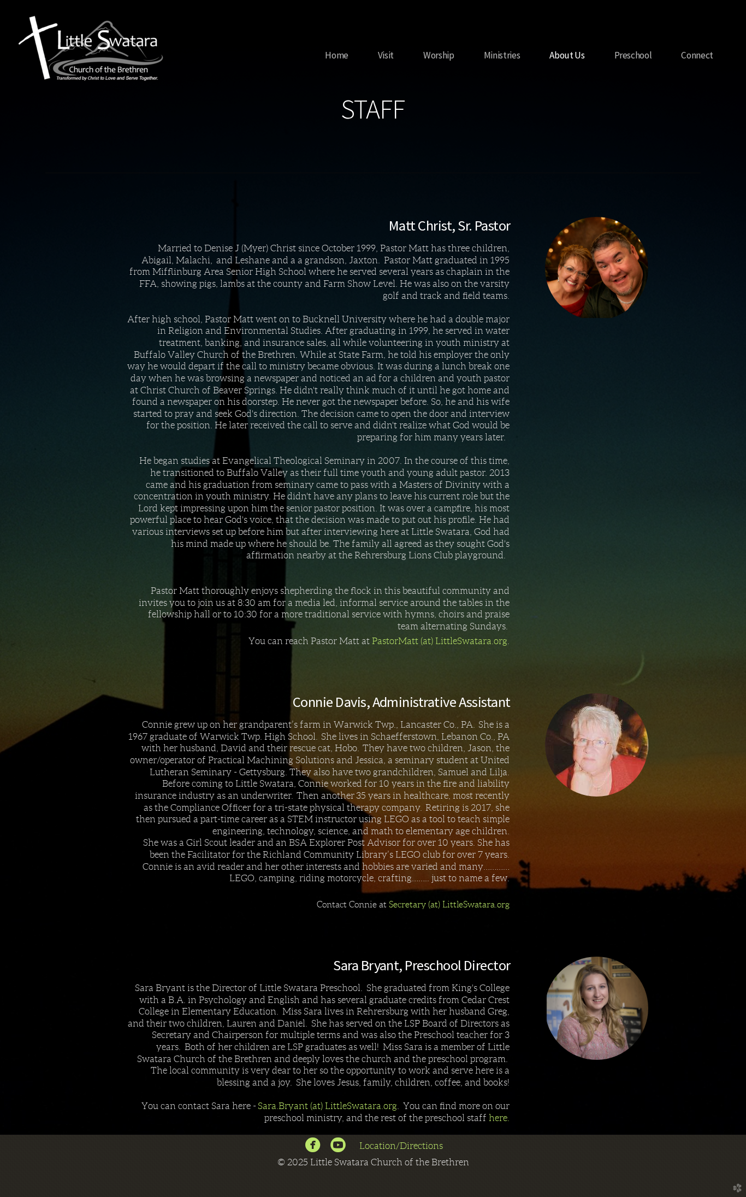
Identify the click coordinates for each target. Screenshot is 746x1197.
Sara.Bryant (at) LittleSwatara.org (327, 1106)
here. (499, 1118)
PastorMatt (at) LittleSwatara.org (439, 641)
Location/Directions (402, 1146)
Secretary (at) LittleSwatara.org (449, 904)
